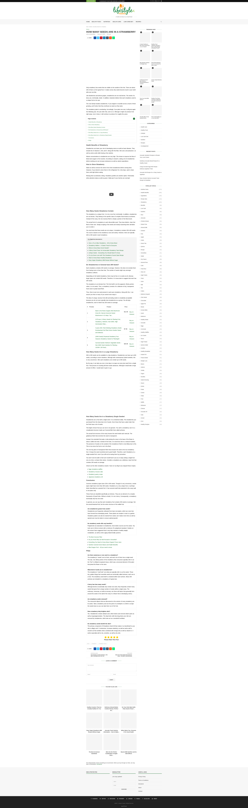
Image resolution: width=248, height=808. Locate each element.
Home (88, 21)
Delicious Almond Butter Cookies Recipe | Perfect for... (111, 709)
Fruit (151, 399)
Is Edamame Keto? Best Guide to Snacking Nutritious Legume (144, 81)
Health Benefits (151, 192)
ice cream (151, 335)
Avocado (151, 322)
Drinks (151, 386)
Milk (151, 284)
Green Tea (151, 243)
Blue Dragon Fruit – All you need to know (100, 547)
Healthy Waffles (151, 332)
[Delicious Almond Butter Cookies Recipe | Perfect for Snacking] (111, 697)
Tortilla (151, 370)
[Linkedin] (156, 1)
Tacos (151, 338)
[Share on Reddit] (110, 38)
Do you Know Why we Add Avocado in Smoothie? (103, 539)
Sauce (151, 383)
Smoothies (151, 253)
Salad (151, 256)
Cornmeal (151, 329)
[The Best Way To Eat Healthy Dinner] (145, 110)
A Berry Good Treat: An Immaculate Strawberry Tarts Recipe (106, 250)
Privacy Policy (142, 776)
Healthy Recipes (151, 424)
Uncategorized (144, 146)
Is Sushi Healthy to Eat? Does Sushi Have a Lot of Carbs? (112, 1)
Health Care (117, 21)
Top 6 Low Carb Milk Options (144, 99)
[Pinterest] (155, 1)
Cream (151, 392)
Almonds (151, 218)
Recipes (138, 21)
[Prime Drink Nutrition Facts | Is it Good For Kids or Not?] (156, 56)
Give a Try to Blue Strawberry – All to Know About (103, 243)
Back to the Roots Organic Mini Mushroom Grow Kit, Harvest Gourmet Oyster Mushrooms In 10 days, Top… (107, 313)
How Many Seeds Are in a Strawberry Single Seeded (100, 135)
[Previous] (97, 1)
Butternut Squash (151, 294)
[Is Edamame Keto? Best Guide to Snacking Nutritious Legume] (145, 73)
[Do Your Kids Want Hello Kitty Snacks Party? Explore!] (129, 697)
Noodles (151, 376)
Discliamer (99, 764)
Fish (151, 234)
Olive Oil (151, 272)
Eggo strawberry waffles (95, 469)
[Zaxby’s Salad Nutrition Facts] (156, 73)
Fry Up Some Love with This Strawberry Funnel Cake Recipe (106, 255)
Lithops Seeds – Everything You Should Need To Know (104, 253)
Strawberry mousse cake (96, 471)
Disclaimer (141, 784)
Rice (151, 214)
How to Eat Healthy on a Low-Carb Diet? (156, 117)
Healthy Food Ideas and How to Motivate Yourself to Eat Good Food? (156, 100)
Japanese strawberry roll (96, 477)
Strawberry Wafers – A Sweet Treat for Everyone (103, 245)
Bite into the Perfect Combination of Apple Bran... (111, 753)
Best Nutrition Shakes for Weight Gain (144, 63)
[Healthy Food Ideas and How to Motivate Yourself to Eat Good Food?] (156, 91)
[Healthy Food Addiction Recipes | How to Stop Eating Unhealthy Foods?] (156, 37)
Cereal (151, 418)
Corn (151, 421)
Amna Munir (92, 34)
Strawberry (94, 643)
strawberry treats (102, 643)
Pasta (151, 389)
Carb (151, 265)
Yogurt (151, 373)
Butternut (151, 316)
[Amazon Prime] (126, 314)
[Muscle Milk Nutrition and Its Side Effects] (129, 742)
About (139, 787)
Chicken (151, 230)
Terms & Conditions (143, 780)
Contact (140, 791)
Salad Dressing (151, 380)
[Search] (161, 21)
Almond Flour (151, 262)
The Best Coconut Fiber (95, 537)
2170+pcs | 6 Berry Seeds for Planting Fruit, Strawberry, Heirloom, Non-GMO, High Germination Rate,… (108, 322)
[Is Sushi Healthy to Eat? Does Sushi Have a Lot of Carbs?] (145, 37)
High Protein (151, 275)
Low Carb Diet (128, 21)
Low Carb (151, 208)
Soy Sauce (151, 259)
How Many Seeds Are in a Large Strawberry (98, 132)
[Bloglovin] (159, 1)
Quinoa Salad (151, 345)
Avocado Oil (151, 411)
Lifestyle (143, 133)
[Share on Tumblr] (107, 38)
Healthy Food (96, 21)
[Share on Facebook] (95, 38)
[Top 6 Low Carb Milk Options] (145, 91)
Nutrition (107, 21)
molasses (151, 405)
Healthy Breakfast (151, 351)
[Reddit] (161, 1)
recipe (151, 249)
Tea (151, 287)
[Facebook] (150, 1)
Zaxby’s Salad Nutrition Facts (156, 80)
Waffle (151, 402)
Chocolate (151, 300)
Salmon (151, 367)
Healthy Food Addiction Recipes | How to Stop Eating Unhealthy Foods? (155, 46)
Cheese (151, 408)
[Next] (98, 1)
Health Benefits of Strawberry (95, 122)
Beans (151, 364)
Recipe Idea (151, 199)
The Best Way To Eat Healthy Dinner (144, 117)
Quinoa (151, 246)
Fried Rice (151, 268)
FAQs (90, 140)
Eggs (151, 326)
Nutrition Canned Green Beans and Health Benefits (103, 544)
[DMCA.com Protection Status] (89, 776)
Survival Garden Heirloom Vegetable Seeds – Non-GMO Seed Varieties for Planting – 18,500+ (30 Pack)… (108, 345)
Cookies (151, 348)
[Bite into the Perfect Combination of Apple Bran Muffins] (111, 742)
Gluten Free (151, 224)
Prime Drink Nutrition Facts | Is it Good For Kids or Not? (156, 64)
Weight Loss (151, 360)
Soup (151, 278)
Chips (151, 395)
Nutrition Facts (151, 189)
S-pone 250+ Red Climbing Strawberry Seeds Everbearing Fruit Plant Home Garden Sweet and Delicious (108, 330)
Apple (151, 237)
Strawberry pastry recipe (96, 474)
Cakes (151, 291)
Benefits (151, 205)
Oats (151, 414)
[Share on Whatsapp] (113, 38)
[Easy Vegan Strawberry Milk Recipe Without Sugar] (94, 721)
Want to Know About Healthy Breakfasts (100, 257)
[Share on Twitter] (98, 38)
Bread (151, 307)
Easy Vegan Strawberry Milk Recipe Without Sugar (103, 260)
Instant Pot (151, 354)
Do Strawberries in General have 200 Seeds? (98, 129)
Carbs (151, 240)
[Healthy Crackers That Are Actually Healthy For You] (94, 697)
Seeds (88, 643)
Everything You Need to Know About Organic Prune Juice (105, 542)
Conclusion (91, 137)
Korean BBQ (151, 310)
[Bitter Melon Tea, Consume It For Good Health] (129, 721)
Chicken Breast (151, 221)
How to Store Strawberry (94, 124)
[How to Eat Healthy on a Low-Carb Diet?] (156, 110)
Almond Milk (151, 227)
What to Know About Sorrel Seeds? (99, 248)
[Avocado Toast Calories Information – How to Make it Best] (111, 721)
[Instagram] (153, 1)
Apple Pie (151, 303)
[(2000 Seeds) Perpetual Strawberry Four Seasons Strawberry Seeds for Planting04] (91, 337)
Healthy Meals (151, 319)
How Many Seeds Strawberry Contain (97, 127)
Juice (151, 281)
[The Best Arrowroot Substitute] (94, 742)
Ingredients (151, 195)
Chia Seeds (151, 297)
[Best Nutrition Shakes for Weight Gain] (145, 56)
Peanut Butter (151, 357)
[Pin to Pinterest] (101, 38)
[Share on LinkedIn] (104, 38)
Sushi (151, 313)
